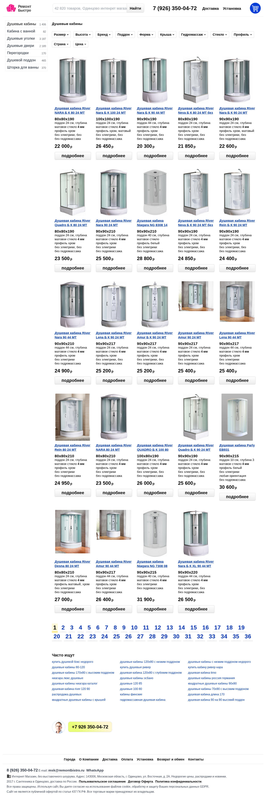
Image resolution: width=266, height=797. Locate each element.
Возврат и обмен (170, 759)
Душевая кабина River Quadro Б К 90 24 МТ (196, 448)
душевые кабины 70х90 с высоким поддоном (218, 688)
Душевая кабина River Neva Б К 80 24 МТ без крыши (196, 111)
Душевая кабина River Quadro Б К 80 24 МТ (72, 223)
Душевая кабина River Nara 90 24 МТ (114, 223)
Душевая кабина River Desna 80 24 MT (72, 564)
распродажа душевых (66, 694)
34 (224, 636)
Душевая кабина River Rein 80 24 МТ (72, 448)
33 (212, 636)
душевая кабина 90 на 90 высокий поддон (216, 699)
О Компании (89, 759)
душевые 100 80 (131, 688)
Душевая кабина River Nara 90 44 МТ (72, 335)
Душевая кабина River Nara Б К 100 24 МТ (114, 111)
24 (104, 636)
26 (128, 636)
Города (69, 759)
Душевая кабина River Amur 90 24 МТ (196, 335)
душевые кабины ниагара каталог (75, 683)
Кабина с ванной (21, 31)
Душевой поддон (21, 60)
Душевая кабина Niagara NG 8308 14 (152, 223)
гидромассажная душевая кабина (142, 699)
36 (248, 636)
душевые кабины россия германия (211, 678)
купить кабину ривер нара (205, 667)
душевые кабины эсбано (136, 678)
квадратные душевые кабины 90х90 (212, 683)
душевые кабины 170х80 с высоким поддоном (83, 672)
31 (188, 636)
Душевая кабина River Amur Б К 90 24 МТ (155, 335)
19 (241, 627)
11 (146, 627)
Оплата (127, 759)
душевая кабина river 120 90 (71, 688)
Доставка (109, 759)
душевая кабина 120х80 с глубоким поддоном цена (151, 673)
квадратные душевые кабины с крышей (78, 699)
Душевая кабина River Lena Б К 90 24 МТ (114, 335)
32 (200, 636)
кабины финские (131, 694)
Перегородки (18, 53)
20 (57, 636)
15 (193, 627)
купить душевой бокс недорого (72, 661)
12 (158, 627)
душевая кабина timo (202, 672)
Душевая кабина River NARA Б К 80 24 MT (72, 111)
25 (116, 636)
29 (164, 636)
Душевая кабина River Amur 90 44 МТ (114, 564)
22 (80, 636)
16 (205, 627)
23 (92, 636)
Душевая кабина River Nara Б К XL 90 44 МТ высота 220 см (196, 564)
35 (236, 636)
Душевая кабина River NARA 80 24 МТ (114, 448)
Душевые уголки (21, 38)
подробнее (73, 155)
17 (217, 627)
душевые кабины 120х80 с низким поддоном (150, 661)
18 (229, 627)
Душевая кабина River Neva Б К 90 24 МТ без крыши (196, 223)
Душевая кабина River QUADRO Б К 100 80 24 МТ (155, 448)
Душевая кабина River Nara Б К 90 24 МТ (237, 111)
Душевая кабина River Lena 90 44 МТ (237, 335)
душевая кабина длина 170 (206, 694)
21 (69, 636)
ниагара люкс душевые (67, 678)
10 (134, 627)
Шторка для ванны (23, 67)
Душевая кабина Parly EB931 (237, 448)
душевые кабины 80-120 (68, 667)
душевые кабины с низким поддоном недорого (219, 661)
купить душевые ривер (135, 667)
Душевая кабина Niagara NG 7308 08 (152, 564)
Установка (145, 759)
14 (181, 627)
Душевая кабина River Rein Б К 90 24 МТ (237, 223)
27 (140, 636)
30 (176, 636)
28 (152, 636)
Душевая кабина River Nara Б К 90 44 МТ (155, 111)
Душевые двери (20, 46)
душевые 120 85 (131, 683)
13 (169, 627)
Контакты (196, 759)
